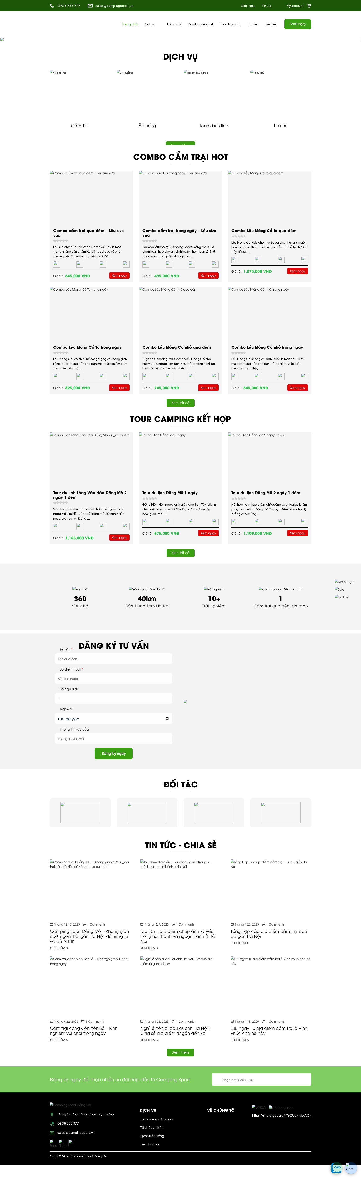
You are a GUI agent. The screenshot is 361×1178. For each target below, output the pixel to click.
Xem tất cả (181, 402)
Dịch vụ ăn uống (152, 1136)
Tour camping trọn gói (156, 1119)
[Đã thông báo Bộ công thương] (281, 1107)
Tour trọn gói (230, 24)
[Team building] (214, 94)
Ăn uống (147, 125)
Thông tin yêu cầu (74, 729)
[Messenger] (345, 581)
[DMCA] (259, 1107)
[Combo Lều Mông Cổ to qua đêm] (269, 198)
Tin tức (267, 6)
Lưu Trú (281, 125)
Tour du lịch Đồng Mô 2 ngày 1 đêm (265, 492)
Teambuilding (150, 1144)
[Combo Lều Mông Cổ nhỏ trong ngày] (269, 314)
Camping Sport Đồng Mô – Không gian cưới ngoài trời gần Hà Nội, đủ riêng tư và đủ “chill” (89, 936)
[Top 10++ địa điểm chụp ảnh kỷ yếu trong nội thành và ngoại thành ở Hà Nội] (180, 889)
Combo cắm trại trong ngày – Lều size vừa (179, 232)
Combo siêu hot (201, 24)
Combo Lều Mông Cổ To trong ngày (87, 347)
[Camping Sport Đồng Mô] (70, 1104)
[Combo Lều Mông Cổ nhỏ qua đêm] (180, 314)
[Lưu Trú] (280, 94)
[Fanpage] (53, 1143)
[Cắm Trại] (80, 94)
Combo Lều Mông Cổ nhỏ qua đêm (176, 347)
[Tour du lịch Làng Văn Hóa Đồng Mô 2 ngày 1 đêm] (91, 459)
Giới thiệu (247, 6)
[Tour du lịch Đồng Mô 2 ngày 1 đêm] (269, 459)
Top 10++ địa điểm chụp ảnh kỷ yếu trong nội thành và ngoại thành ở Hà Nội (177, 936)
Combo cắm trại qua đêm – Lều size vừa (88, 232)
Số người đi (69, 689)
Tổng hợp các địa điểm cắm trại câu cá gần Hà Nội (269, 933)
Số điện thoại (71, 669)
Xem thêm (57, 948)
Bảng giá (174, 24)
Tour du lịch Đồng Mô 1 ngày (170, 492)
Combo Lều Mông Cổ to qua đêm (263, 230)
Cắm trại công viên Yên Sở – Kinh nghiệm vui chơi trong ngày (84, 1030)
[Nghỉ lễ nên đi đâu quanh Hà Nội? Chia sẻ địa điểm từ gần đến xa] (180, 986)
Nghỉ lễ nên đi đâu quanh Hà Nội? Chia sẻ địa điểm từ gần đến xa (175, 1030)
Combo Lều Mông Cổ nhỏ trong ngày (267, 347)
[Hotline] (345, 596)
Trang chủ (130, 24)
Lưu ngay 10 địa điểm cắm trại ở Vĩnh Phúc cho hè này (269, 1030)
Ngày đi (66, 709)
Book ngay (297, 23)
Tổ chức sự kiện (152, 1127)
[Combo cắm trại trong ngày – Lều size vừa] (180, 198)
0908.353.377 (69, 6)
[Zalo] (345, 589)
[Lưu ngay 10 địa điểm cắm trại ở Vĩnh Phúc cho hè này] (271, 986)
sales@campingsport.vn (114, 6)
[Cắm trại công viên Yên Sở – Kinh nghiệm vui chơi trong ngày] (90, 986)
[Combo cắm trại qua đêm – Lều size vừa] (91, 198)
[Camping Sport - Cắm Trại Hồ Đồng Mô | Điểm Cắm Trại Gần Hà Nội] (71, 24)
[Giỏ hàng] (309, 6)
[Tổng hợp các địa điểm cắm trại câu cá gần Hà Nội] (271, 889)
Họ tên (66, 649)
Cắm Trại (80, 125)
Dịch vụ (150, 24)
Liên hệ (270, 24)
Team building (214, 125)
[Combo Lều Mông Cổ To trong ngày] (91, 314)
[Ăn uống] (147, 94)
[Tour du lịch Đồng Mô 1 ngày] (180, 459)
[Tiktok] (62, 1143)
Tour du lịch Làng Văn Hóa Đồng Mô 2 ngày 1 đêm (90, 495)
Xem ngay (119, 275)
